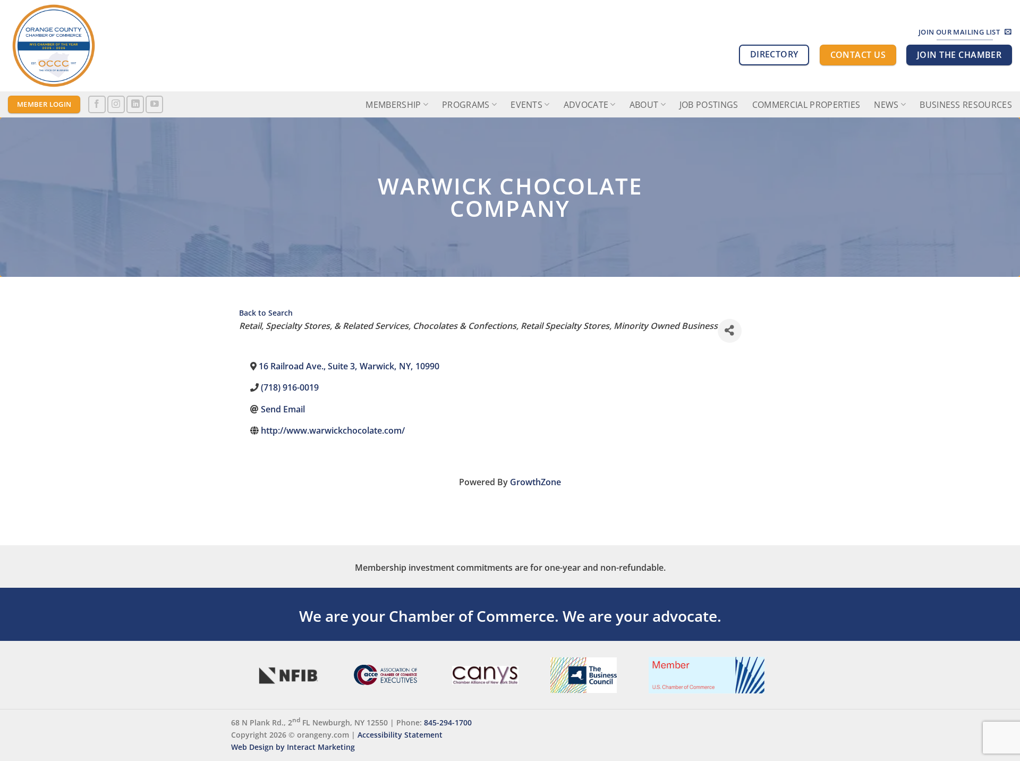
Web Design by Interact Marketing (293, 747)
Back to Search (266, 313)
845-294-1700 (448, 722)
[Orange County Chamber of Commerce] (103, 45)
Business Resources (966, 105)
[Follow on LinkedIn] (135, 104)
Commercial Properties (806, 105)
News (886, 105)
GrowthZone (535, 482)
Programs (466, 105)
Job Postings (708, 105)
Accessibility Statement (400, 735)
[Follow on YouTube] (154, 104)
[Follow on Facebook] (97, 104)
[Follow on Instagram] (116, 104)
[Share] (730, 331)
